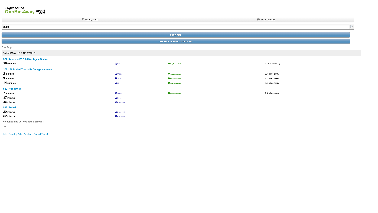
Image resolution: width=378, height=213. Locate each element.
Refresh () (175, 41)
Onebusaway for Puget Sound (23, 9)
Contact (28, 134)
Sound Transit (41, 134)
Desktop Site (15, 134)
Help (4, 134)
